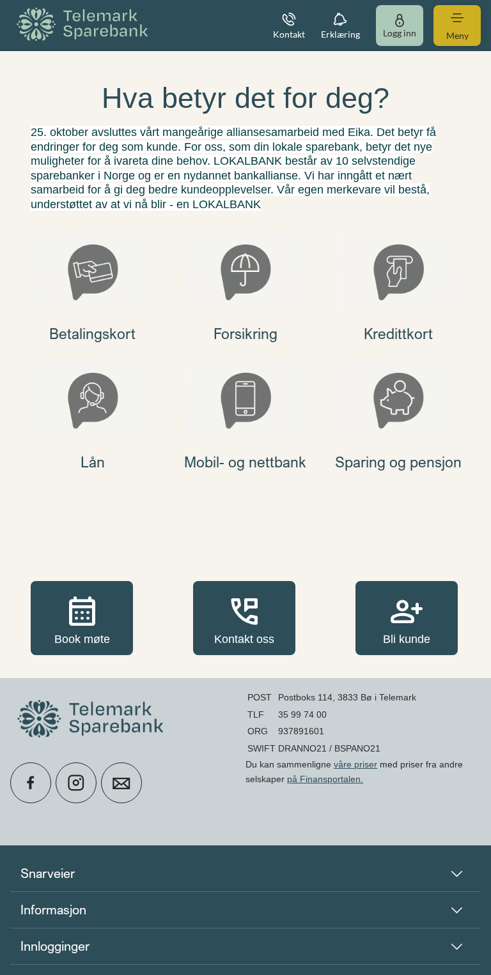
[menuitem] (84, 25)
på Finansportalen (324, 779)
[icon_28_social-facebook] (30, 782)
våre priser (355, 764)
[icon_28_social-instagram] (76, 782)
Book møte (82, 618)
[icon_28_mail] (121, 782)
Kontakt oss (244, 618)
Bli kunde (406, 618)
